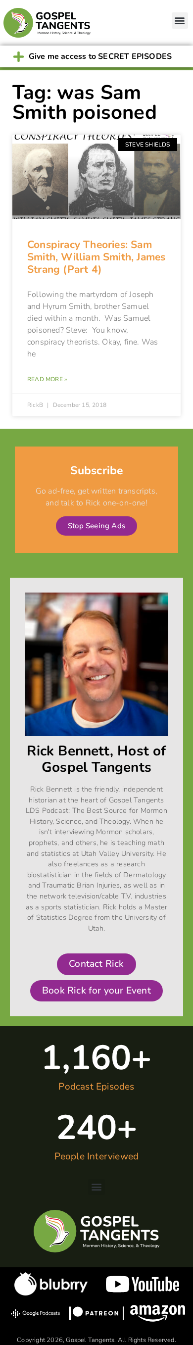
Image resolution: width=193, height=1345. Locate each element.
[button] (180, 20)
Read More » (47, 379)
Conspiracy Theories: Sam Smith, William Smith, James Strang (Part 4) (96, 257)
